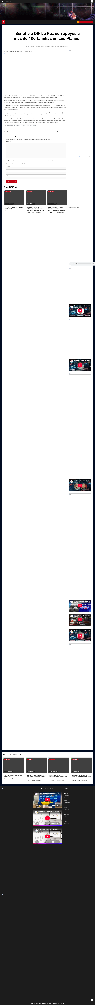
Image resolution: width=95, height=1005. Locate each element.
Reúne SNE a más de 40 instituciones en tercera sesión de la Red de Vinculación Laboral (35, 209)
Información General (68, 804)
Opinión (66, 816)
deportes (66, 793)
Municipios (66, 814)
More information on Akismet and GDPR (15, 163)
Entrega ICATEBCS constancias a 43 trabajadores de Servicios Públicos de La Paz (36, 777)
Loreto (65, 807)
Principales (29, 759)
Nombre (8, 166)
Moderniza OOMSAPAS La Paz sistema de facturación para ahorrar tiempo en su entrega (53, 129)
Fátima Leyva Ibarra (10, 51)
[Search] (75, 22)
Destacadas (47, 29)
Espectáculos (67, 802)
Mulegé (65, 812)
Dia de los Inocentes (68, 797)
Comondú (66, 788)
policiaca (66, 819)
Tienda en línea (67, 826)
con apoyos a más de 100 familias (22, 125)
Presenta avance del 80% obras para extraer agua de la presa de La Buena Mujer (20, 129)
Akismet (8, 162)
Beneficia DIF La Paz (11, 125)
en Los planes (33, 125)
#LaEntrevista (10, 22)
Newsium (55, 1003)
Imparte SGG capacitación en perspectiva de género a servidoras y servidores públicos (57, 209)
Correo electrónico (10, 171)
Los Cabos (66, 809)
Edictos (65, 800)
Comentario (9, 141)
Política (65, 821)
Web (7, 175)
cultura (65, 790)
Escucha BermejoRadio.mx (86, 22)
